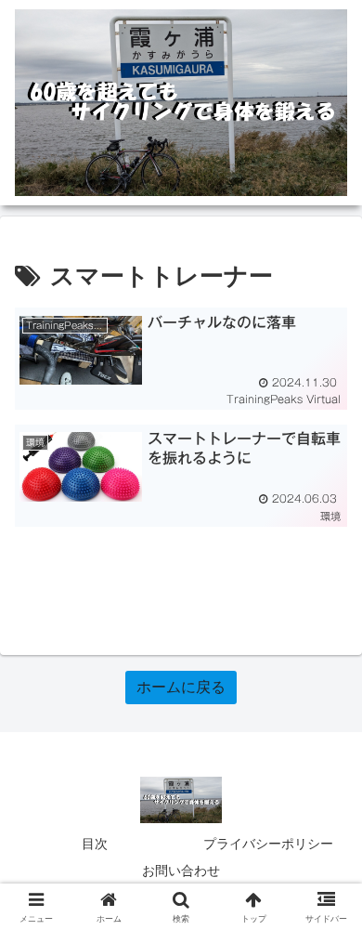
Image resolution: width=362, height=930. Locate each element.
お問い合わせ (181, 870)
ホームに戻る (181, 687)
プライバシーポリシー (268, 843)
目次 (95, 843)
